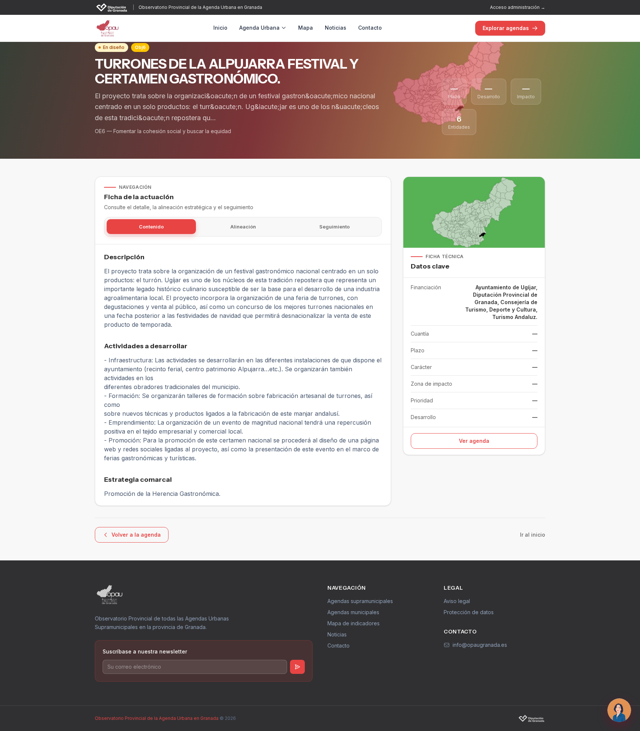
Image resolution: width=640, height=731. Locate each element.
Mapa (305, 27)
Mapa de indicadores (353, 623)
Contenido (151, 227)
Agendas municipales (353, 612)
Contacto (370, 27)
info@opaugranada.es (480, 645)
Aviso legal (457, 601)
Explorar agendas (506, 28)
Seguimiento (334, 227)
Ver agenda (474, 441)
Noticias (335, 27)
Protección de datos (469, 612)
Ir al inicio (532, 534)
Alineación (243, 227)
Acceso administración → (517, 7)
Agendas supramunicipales (360, 601)
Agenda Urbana (259, 27)
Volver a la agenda (136, 534)
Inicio (220, 27)
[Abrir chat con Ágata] (619, 710)
